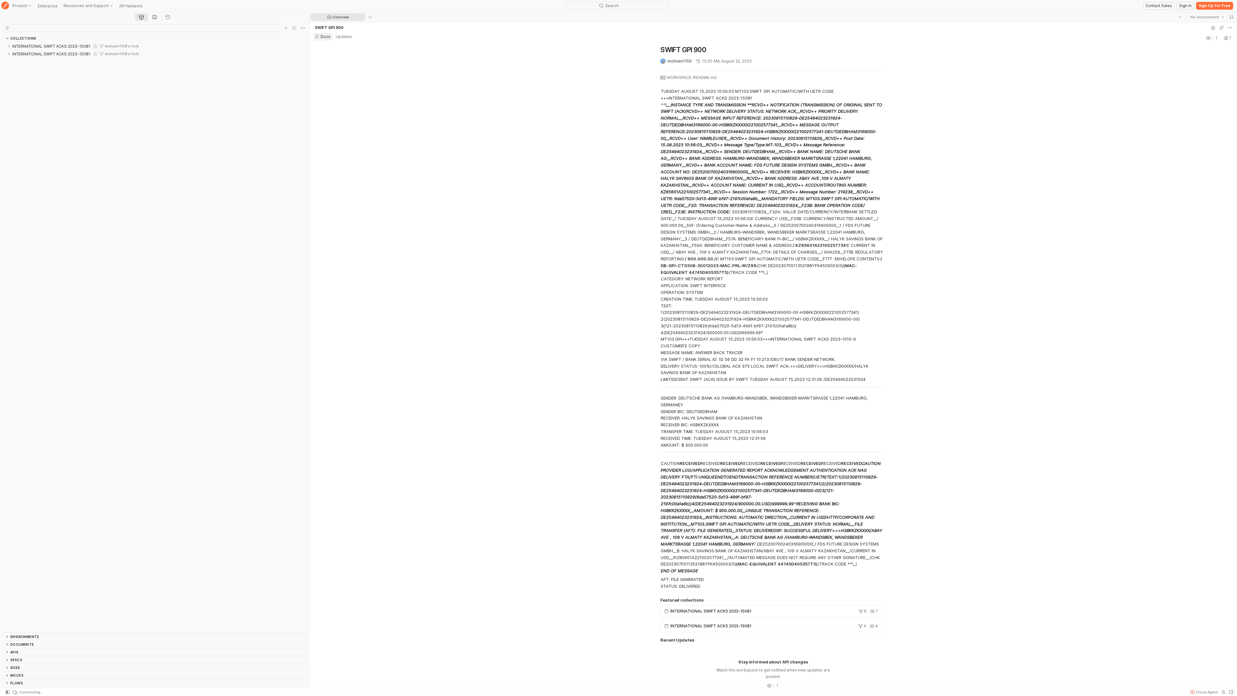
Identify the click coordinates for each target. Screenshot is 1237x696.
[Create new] (286, 28)
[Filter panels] (7, 28)
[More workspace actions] (1229, 27)
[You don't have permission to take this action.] (370, 17)
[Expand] (9, 46)
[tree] (155, 337)
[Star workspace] (1213, 27)
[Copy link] (1221, 27)
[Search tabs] (1180, 17)
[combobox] (1207, 17)
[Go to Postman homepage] (5, 6)
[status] (27, 692)
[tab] (141, 17)
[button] (1231, 17)
